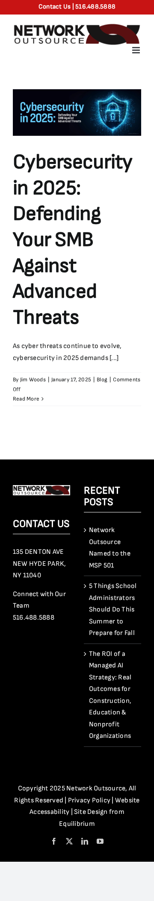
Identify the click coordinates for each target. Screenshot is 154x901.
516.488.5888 (33, 618)
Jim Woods (33, 379)
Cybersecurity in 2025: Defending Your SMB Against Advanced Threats (73, 240)
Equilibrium (77, 824)
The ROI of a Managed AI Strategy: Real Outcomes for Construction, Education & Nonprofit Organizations (110, 695)
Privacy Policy (89, 800)
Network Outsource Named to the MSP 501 (109, 548)
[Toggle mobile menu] (136, 50)
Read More (26, 398)
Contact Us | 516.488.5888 (77, 7)
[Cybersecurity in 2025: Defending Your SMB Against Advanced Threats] (77, 112)
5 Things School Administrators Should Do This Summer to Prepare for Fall (113, 609)
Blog (102, 379)
